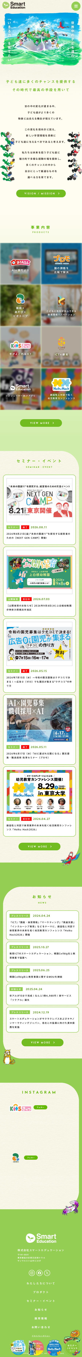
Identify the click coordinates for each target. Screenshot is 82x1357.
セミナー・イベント (39, 461)
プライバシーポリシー (41, 1335)
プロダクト (41, 1292)
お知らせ (42, 896)
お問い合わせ (41, 1327)
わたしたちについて (41, 1283)
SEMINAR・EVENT (39, 467)
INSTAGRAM (39, 1093)
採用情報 (41, 1318)
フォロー (40, 1107)
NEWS (42, 903)
